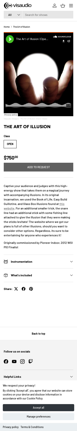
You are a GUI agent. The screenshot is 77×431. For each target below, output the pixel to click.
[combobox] (38, 14)
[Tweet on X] (16, 289)
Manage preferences (38, 416)
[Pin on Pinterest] (31, 289)
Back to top (38, 333)
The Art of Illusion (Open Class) (33, 119)
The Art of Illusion (21, 27)
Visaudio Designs (11, 119)
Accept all (38, 407)
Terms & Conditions (32, 427)
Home (7, 27)
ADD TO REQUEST (38, 167)
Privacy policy (11, 427)
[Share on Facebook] (23, 289)
